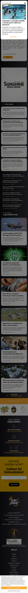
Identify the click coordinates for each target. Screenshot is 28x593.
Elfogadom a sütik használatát (14, 587)
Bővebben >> (14, 37)
